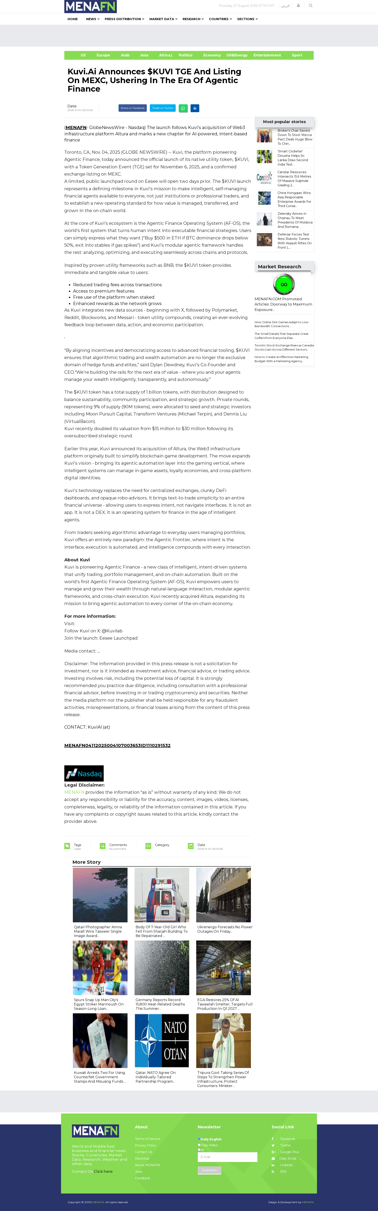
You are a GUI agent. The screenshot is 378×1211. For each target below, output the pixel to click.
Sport (294, 55)
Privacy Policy (145, 1145)
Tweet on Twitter (162, 108)
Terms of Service (147, 1139)
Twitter (285, 1145)
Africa (164, 55)
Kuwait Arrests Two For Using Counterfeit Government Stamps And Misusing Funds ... (100, 1077)
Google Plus (289, 1152)
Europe (103, 55)
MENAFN (76, 127)
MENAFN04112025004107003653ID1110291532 (117, 745)
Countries (219, 19)
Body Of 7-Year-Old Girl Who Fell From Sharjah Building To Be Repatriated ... (162, 931)
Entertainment (260, 55)
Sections (245, 19)
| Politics (184, 55)
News (91, 19)
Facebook (287, 1139)
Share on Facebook (133, 108)
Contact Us (143, 1152)
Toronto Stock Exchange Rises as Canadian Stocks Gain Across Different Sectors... (285, 347)
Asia (144, 55)
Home (73, 19)
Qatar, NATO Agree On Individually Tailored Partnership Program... (156, 1077)
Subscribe (209, 1170)
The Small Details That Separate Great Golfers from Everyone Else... (281, 336)
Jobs (138, 1172)
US (77, 55)
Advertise (142, 1158)
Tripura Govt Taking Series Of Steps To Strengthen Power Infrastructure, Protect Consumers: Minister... (223, 1079)
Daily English (211, 1139)
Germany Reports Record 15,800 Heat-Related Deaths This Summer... (160, 1004)
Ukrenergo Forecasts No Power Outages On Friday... (225, 929)
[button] (298, 5)
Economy (212, 55)
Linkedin (286, 1165)
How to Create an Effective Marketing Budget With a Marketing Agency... (281, 359)
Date (72, 106)
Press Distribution (123, 19)
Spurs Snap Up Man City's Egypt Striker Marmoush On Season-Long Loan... (99, 1004)
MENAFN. (99, 1202)
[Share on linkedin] (195, 108)
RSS (283, 1172)
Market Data (161, 19)
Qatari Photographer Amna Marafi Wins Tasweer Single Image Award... (98, 931)
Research (191, 19)
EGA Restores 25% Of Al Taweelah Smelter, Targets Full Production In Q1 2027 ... (225, 1004)
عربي (285, 5)
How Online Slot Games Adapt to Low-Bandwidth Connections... (282, 324)
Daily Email (287, 1158)
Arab (125, 55)
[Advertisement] (190, 35)
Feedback (142, 1178)
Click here (103, 1171)
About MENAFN (147, 1165)
